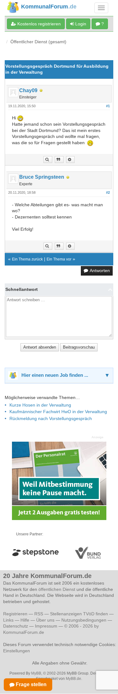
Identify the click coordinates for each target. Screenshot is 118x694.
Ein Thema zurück (27, 259)
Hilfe (24, 620)
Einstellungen (16, 650)
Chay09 (28, 90)
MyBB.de (73, 678)
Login (80, 23)
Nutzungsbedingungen (83, 620)
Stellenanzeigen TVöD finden (79, 613)
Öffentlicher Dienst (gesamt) (38, 41)
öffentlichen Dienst (56, 589)
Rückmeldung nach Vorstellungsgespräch (50, 418)
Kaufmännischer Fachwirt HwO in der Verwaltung (58, 411)
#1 (108, 106)
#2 (108, 192)
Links (8, 620)
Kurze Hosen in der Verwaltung (40, 404)
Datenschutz (15, 625)
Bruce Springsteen (41, 177)
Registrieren (16, 613)
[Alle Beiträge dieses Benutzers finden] (47, 159)
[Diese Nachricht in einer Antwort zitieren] (59, 159)
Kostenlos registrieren (38, 23)
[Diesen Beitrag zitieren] (70, 159)
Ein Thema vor (59, 259)
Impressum (46, 625)
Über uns (45, 620)
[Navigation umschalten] (101, 8)
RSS (38, 613)
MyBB (36, 673)
